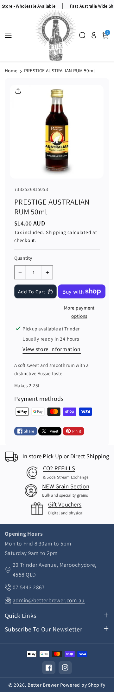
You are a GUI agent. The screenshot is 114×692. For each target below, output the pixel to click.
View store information (51, 349)
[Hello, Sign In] (93, 35)
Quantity (23, 258)
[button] (10, 35)
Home (11, 70)
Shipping (56, 232)
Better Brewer (43, 685)
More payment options (79, 311)
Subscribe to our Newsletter (43, 629)
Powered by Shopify (82, 685)
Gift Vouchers (65, 504)
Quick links (20, 616)
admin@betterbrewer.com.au (49, 600)
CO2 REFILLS (59, 468)
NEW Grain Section (65, 486)
